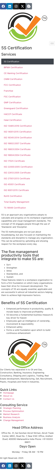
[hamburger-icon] (52, 43)
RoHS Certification (13, 196)
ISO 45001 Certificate (14, 184)
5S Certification (11, 61)
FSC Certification (12, 96)
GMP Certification (12, 102)
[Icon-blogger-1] (29, 6)
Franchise (8, 90)
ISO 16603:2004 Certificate (17, 149)
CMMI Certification (13, 79)
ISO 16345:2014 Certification (18, 137)
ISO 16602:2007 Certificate (17, 143)
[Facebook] (3, 6)
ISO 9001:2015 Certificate (16, 190)
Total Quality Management (16, 202)
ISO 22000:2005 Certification (18, 167)
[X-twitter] (22, 6)
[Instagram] (16, 6)
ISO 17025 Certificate (14, 161)
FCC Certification (12, 85)
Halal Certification (12, 120)
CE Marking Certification (16, 73)
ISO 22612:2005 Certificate (17, 172)
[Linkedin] (9, 6)
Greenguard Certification (16, 108)
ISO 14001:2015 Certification (17, 131)
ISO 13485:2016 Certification (18, 126)
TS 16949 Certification (15, 207)
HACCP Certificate (13, 114)
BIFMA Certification (13, 67)
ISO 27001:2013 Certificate (17, 178)
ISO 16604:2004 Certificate (17, 155)
